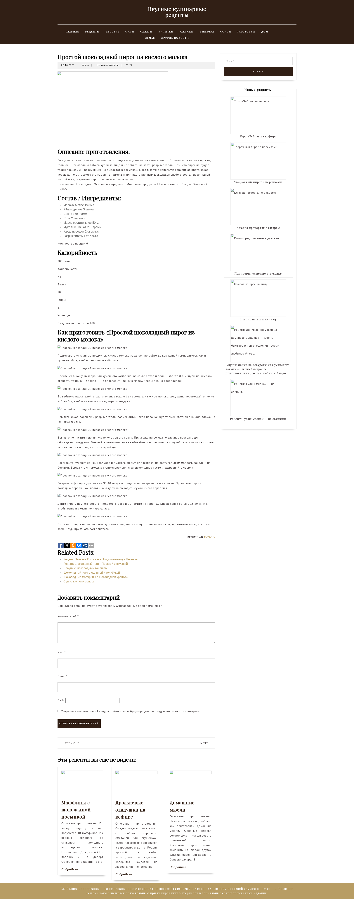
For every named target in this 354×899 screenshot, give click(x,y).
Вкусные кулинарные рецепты (177, 11)
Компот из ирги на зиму (258, 319)
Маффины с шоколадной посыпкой (76, 809)
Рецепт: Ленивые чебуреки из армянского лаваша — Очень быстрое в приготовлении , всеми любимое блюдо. (257, 369)
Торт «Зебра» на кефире (258, 136)
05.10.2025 (67, 65)
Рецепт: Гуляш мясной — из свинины (258, 419)
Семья (150, 37)
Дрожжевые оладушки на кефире (130, 809)
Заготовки (246, 31)
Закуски (187, 31)
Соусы (225, 31)
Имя (62, 652)
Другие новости (175, 37)
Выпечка (207, 31)
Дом (264, 31)
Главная (72, 31)
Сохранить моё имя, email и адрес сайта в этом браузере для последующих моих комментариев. (131, 711)
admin (85, 65)
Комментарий (68, 616)
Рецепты (92, 31)
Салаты (146, 31)
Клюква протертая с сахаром (258, 228)
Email (62, 676)
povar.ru (209, 536)
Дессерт (112, 31)
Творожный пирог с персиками (258, 182)
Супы (129, 31)
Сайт (61, 700)
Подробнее (69, 869)
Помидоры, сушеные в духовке (258, 273)
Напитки (166, 31)
